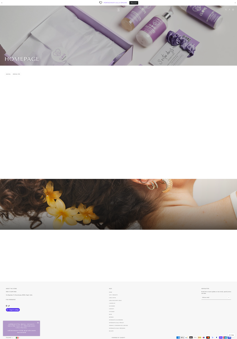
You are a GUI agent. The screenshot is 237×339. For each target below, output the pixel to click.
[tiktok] (9, 305)
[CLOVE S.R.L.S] (118, 9)
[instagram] (6, 305)
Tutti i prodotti (113, 295)
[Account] (229, 10)
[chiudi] (38, 323)
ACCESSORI (112, 306)
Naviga (8, 74)
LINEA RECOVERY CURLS (115, 300)
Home (110, 292)
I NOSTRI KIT (112, 303)
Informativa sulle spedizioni (117, 328)
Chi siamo (111, 311)
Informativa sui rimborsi (116, 320)
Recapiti (111, 331)
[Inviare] (228, 297)
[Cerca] (226, 10)
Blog (110, 314)
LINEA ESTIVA (112, 297)
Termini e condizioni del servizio (118, 325)
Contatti (111, 309)
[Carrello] (233, 10)
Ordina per (16, 74)
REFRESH (111, 317)
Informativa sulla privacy (116, 322)
